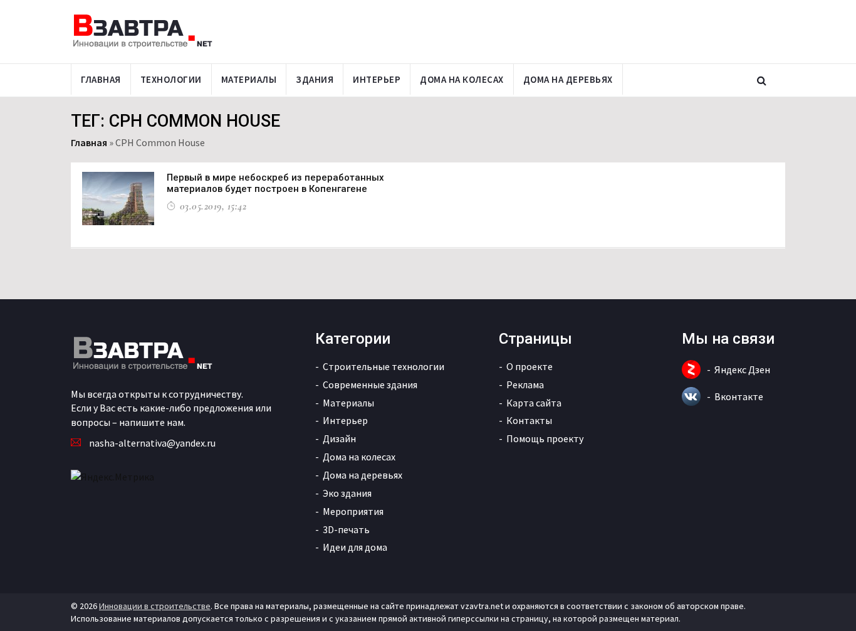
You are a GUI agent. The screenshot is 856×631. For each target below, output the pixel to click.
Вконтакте (738, 396)
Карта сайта (533, 402)
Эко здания (347, 493)
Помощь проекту (544, 438)
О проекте (529, 366)
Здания (314, 79)
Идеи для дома (355, 547)
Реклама (525, 384)
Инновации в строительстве (155, 606)
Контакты (529, 420)
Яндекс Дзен (742, 369)
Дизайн (339, 438)
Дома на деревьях (568, 79)
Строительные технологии (383, 366)
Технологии (171, 79)
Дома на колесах (462, 79)
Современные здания (370, 384)
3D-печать (346, 529)
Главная (101, 79)
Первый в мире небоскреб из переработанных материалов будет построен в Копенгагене (275, 183)
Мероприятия (353, 511)
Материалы (249, 79)
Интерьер (376, 79)
